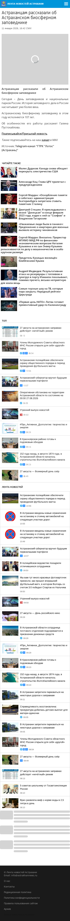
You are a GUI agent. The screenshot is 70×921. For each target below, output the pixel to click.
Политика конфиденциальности (22, 897)
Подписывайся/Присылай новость (24, 133)
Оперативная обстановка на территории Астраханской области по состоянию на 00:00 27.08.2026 (42, 395)
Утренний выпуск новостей (34, 410)
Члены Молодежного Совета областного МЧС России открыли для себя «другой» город (42, 345)
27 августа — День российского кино (40, 613)
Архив (7, 908)
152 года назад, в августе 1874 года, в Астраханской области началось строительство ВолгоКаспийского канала (42, 456)
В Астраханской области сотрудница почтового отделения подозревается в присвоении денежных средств (41, 630)
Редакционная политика (17, 892)
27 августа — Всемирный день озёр (39, 471)
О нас (7, 880)
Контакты (9, 886)
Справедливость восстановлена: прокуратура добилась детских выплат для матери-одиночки (44, 709)
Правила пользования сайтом (21, 903)
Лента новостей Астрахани (19, 914)
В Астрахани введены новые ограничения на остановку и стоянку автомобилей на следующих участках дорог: (43, 516)
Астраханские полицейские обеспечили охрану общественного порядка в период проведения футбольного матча (42, 363)
